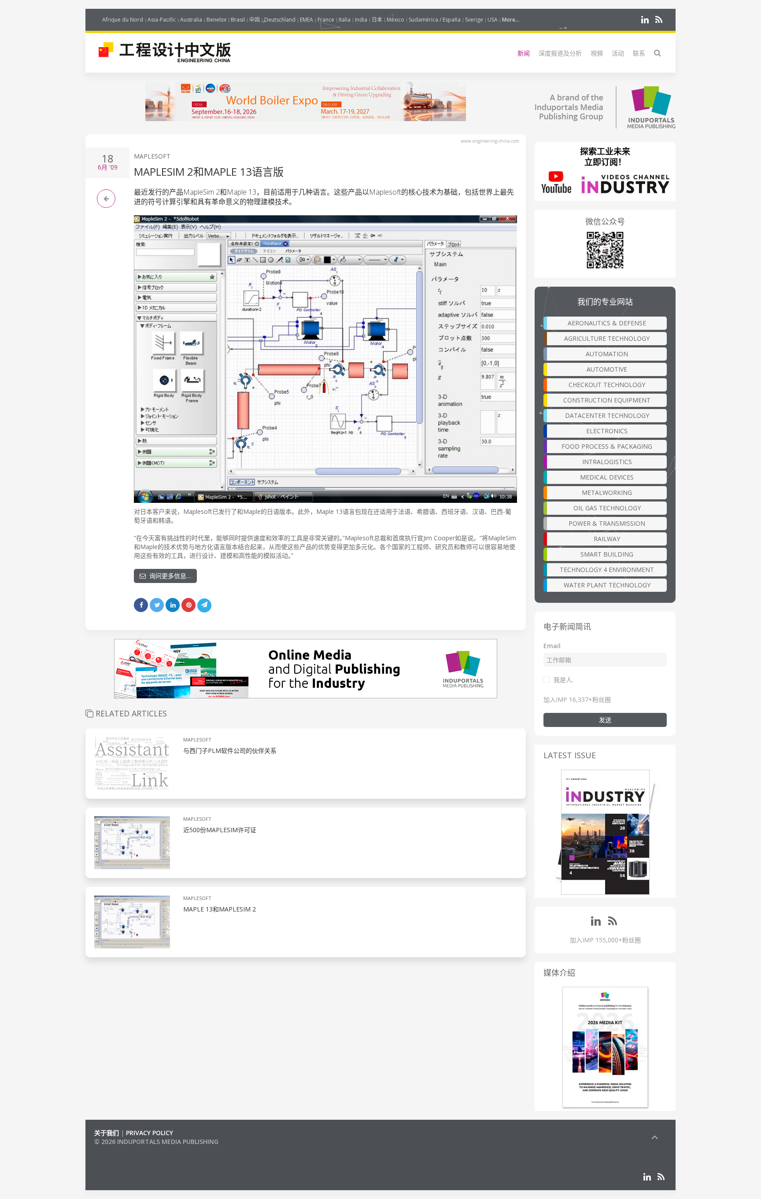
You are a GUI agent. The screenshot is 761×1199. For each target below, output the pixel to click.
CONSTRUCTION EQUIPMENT (606, 400)
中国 (254, 19)
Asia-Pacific (162, 19)
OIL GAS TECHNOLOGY (607, 508)
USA (493, 19)
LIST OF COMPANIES (124, 1150)
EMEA (306, 19)
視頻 (597, 53)
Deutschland (280, 19)
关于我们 (106, 1133)
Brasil (238, 19)
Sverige (474, 19)
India (361, 19)
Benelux (216, 19)
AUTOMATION (607, 354)
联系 (639, 53)
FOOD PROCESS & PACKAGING (607, 446)
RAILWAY (607, 539)
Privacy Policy (149, 1133)
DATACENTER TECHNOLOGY (607, 415)
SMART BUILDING (606, 554)
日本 (377, 19)
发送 (605, 720)
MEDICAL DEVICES (607, 477)
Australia (191, 19)
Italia (345, 19)
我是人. (563, 679)
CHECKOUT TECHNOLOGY (607, 384)
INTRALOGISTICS (607, 461)
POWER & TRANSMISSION (607, 523)
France (326, 19)
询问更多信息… (168, 576)
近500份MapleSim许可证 (219, 830)
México (395, 19)
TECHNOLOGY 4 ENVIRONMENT (607, 569)
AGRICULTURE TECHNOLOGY (607, 338)
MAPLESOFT (152, 156)
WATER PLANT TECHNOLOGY (607, 585)
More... (510, 19)
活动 (618, 53)
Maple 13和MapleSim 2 (219, 909)
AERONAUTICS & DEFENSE (607, 323)
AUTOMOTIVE (607, 369)
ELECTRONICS (607, 431)
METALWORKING (607, 492)
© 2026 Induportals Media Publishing (156, 1141)
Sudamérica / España (435, 19)
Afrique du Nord (122, 19)
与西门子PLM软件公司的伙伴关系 (230, 750)
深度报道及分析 (560, 53)
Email (552, 646)
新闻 (523, 53)
